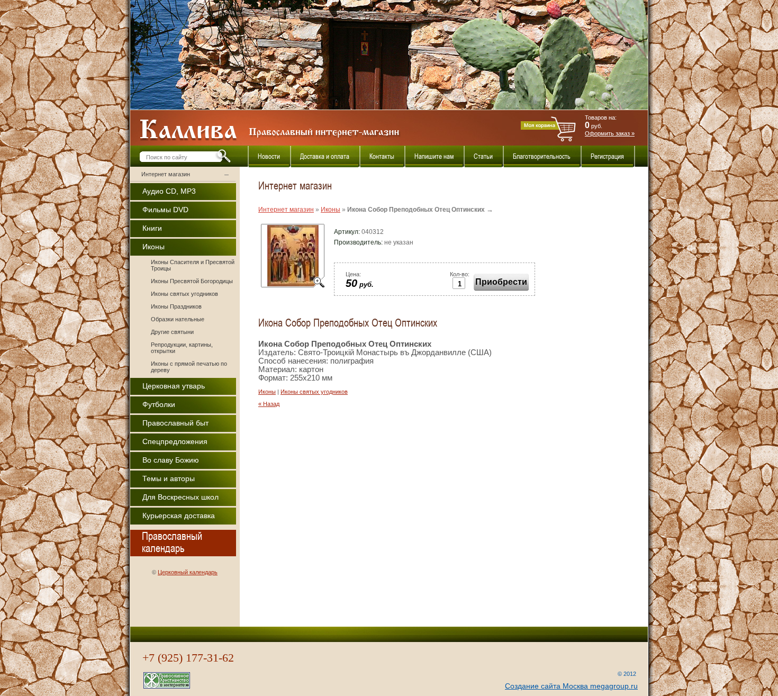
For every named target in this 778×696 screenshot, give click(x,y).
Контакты (381, 156)
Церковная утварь (173, 386)
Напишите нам (434, 156)
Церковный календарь (188, 572)
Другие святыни (172, 332)
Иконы (153, 246)
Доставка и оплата (324, 156)
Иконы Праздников (176, 306)
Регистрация (607, 156)
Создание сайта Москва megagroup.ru (571, 686)
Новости (269, 156)
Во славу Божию (170, 460)
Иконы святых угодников (184, 294)
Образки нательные (177, 319)
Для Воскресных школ (180, 497)
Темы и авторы (168, 478)
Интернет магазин (165, 174)
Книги (152, 228)
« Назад (268, 404)
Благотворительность (542, 156)
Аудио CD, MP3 (169, 191)
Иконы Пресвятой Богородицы (192, 281)
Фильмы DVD (165, 209)
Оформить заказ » (610, 133)
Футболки (158, 404)
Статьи (483, 156)
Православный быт (175, 423)
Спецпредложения (174, 441)
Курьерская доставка (178, 515)
